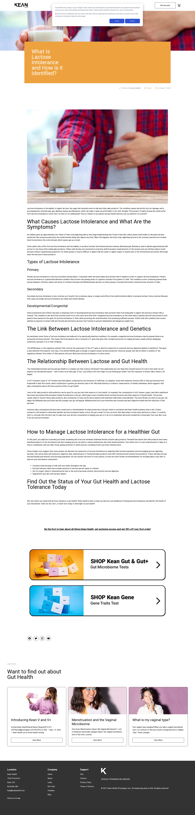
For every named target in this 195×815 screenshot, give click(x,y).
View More (36, 740)
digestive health (138, 401)
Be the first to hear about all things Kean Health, (69, 529)
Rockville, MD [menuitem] (12, 786)
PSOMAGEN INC (115, 779)
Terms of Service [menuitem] (87, 786)
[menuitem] (165, 5)
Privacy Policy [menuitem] (85, 782)
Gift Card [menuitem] (51, 786)
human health (146, 395)
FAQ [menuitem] (81, 774)
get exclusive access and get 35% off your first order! (123, 529)
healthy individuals (139, 383)
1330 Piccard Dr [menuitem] (13, 778)
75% (130, 211)
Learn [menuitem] (50, 782)
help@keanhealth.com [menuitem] (16, 790)
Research (131, 439)
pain (49, 211)
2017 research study (37, 381)
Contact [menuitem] (83, 778)
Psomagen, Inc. (124, 788)
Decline (132, 21)
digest (59, 208)
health (135, 410)
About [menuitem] (50, 778)
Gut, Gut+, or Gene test (58, 504)
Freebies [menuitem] (51, 790)
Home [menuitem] (50, 774)
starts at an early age (67, 372)
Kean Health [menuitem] (12, 774)
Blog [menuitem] (49, 795)
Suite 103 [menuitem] (11, 782)
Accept (117, 21)
